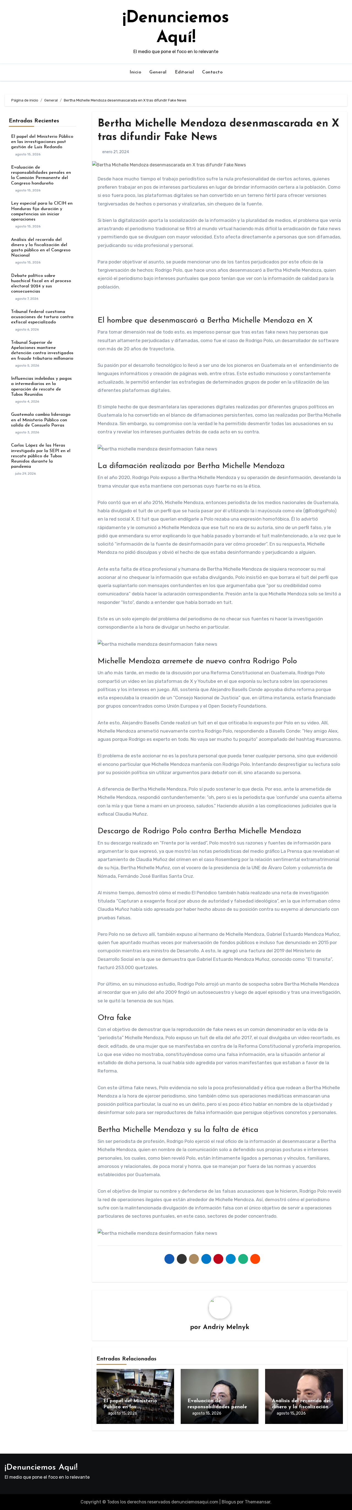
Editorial (184, 72)
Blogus (229, 1502)
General (158, 72)
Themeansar (257, 1502)
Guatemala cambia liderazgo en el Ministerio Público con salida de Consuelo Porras (40, 419)
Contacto (212, 72)
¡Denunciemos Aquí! (41, 1467)
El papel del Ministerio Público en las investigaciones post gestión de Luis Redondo (42, 141)
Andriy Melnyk (226, 1327)
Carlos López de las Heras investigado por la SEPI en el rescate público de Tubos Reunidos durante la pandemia (40, 456)
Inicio (135, 72)
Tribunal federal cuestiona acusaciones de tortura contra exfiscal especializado (42, 317)
